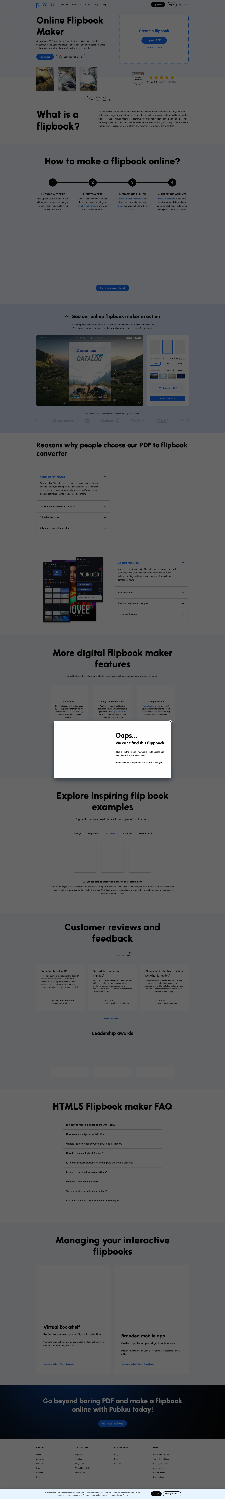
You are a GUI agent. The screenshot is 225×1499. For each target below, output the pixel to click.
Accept (156, 1494)
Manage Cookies (171, 1494)
